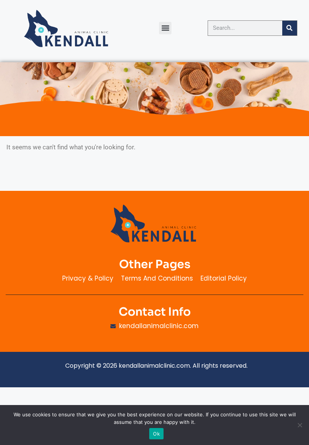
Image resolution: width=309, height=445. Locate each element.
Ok (156, 434)
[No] (299, 425)
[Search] (289, 28)
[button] (165, 28)
